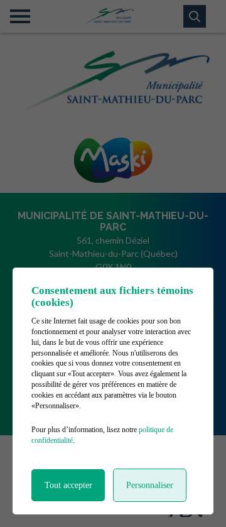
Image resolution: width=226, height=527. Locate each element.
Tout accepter (68, 485)
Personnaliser (149, 485)
